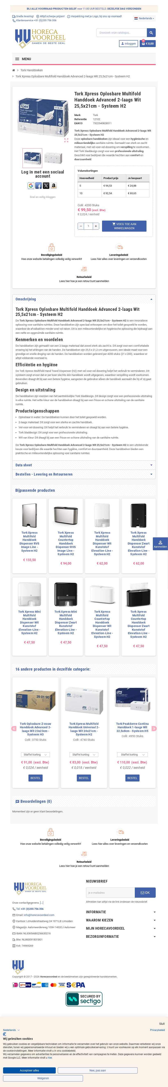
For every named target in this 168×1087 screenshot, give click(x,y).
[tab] (84, 299)
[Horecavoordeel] (41, 37)
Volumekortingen (88, 170)
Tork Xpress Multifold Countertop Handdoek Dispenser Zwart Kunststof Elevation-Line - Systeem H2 (139, 624)
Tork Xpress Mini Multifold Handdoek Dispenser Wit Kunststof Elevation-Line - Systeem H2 (29, 622)
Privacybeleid (157, 1030)
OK (147, 893)
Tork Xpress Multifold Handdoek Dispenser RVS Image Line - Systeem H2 (29, 541)
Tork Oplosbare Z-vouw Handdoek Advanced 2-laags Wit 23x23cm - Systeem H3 (35, 729)
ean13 (78, 123)
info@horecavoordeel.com (39, 915)
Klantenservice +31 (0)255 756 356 (36, 20)
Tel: (29, 908)
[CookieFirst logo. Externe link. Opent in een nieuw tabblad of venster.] (4, 1034)
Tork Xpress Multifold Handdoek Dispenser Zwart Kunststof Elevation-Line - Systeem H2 (139, 543)
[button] (11, 1030)
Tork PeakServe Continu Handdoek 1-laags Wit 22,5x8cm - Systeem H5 (132, 727)
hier (50, 1057)
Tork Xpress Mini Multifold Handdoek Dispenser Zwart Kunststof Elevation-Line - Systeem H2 (65, 622)
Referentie (80, 119)
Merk (77, 115)
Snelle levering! (25, 16)
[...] (41, 902)
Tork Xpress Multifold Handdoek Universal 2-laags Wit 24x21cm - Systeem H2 (84, 729)
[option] (35, 732)
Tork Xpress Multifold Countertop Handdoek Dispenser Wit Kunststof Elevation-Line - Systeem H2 (102, 624)
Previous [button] (13, 728)
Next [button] (154, 728)
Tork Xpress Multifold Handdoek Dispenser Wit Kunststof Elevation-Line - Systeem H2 (102, 543)
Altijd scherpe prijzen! (52, 16)
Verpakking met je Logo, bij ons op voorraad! (96, 16)
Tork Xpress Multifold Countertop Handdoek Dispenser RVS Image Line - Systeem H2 (66, 543)
